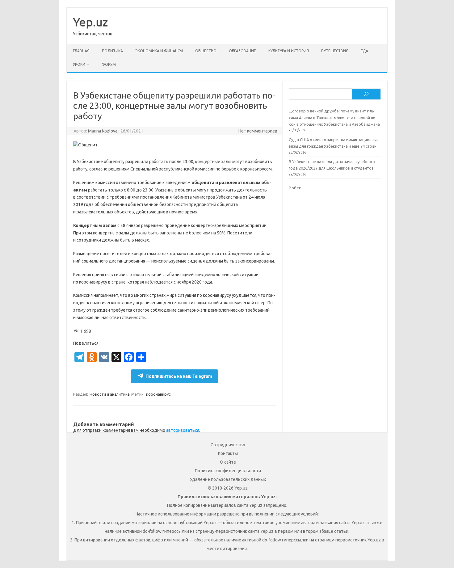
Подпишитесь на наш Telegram (178, 376)
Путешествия (334, 51)
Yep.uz (90, 21)
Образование (242, 51)
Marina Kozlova (102, 130)
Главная (81, 51)
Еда (364, 51)
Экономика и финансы (159, 51)
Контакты (228, 453)
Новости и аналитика (110, 394)
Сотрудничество (228, 444)
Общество (205, 51)
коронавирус (158, 394)
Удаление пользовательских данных (228, 479)
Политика (112, 51)
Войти (295, 187)
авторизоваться (182, 430)
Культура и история (288, 51)
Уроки (79, 64)
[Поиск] (366, 94)
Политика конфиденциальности (228, 470)
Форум (109, 64)
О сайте (228, 462)
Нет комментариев (257, 130)
